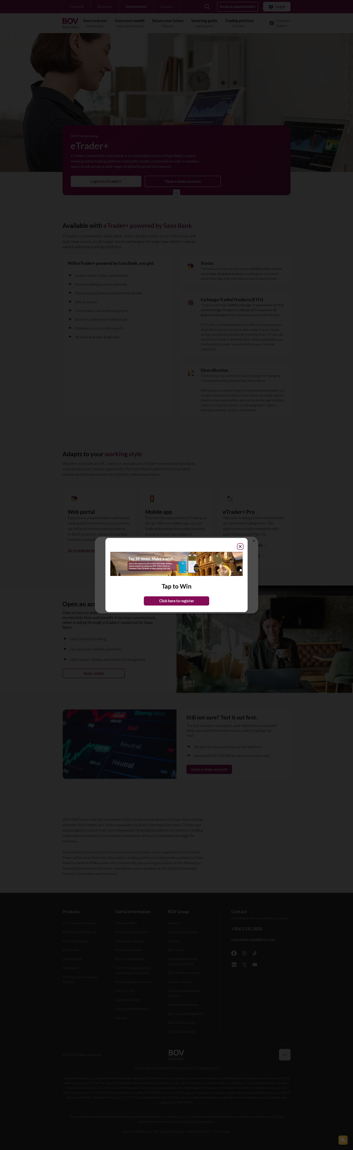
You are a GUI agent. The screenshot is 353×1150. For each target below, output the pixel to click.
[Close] (240, 546)
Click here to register (176, 601)
